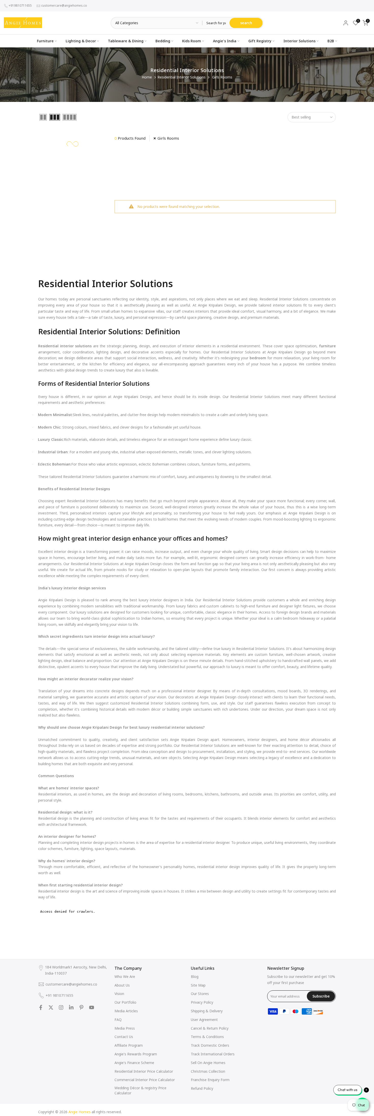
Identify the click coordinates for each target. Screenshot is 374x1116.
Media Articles (126, 1010)
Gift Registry (259, 40)
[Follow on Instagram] (61, 1007)
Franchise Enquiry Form (210, 1079)
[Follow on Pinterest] (81, 1007)
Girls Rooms (168, 138)
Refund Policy (202, 1088)
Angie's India (224, 40)
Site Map (198, 985)
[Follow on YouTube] (91, 1007)
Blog (194, 976)
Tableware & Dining (125, 40)
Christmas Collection (208, 1071)
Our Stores (200, 993)
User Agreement (204, 1019)
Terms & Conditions (207, 1036)
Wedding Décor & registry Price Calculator (140, 1090)
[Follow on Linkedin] (71, 1007)
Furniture (45, 40)
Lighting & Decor (81, 40)
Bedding (162, 40)
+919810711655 (20, 5)
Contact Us (123, 1036)
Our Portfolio (125, 1002)
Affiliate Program (128, 1045)
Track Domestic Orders (210, 1045)
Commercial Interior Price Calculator (144, 1079)
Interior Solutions (299, 40)
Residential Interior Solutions (181, 77)
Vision (119, 993)
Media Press (124, 1028)
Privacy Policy (202, 1002)
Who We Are (124, 976)
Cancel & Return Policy (209, 1028)
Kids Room (191, 40)
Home (147, 77)
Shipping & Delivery (207, 1010)
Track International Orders (213, 1054)
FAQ (118, 1019)
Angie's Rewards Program (135, 1054)
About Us (122, 985)
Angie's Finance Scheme (134, 1062)
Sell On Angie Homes (208, 1062)
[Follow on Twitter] (50, 1007)
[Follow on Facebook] (40, 1007)
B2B (330, 40)
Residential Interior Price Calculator (143, 1071)
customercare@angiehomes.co (64, 5)
